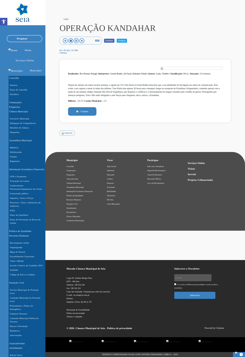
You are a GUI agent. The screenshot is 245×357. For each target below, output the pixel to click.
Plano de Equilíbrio (19, 215)
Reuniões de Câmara (19, 128)
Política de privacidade (75, 313)
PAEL (12, 211)
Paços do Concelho (19, 90)
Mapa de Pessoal (17, 252)
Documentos (71, 212)
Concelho (14, 78)
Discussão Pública (154, 179)
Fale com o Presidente (155, 166)
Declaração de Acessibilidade (78, 310)
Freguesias (14, 107)
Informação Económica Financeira (26, 169)
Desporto (110, 183)
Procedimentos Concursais (22, 256)
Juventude (111, 187)
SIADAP (14, 270)
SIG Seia (110, 200)
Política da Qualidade (20, 231)
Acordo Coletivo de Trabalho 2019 (26, 266)
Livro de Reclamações (155, 183)
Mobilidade (111, 191)
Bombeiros (15, 331)
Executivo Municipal (19, 119)
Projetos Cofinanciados (200, 179)
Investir (192, 174)
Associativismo (17, 343)
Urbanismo (111, 196)
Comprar (83, 111)
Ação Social (111, 166)
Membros (14, 148)
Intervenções (16, 335)
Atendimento (15, 348)
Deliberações (16, 152)
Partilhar (109, 40)
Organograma (16, 247)
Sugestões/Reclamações (156, 170)
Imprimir (68, 133)
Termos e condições (74, 317)
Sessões (13, 157)
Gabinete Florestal (18, 314)
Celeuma (220, 328)
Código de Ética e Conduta (22, 275)
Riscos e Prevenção (19, 326)
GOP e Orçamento (18, 177)
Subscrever (195, 295)
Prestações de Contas (19, 181)
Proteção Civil (16, 283)
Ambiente (110, 170)
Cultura (110, 179)
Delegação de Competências (23, 123)
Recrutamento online (19, 243)
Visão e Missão (17, 261)
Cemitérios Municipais (75, 220)
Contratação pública (19, 194)
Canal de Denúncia (154, 175)
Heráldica (14, 94)
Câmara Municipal (18, 111)
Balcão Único (16, 355)
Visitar (191, 168)
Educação (110, 175)
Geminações (15, 102)
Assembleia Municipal (20, 140)
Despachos (15, 132)
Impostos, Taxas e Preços (21, 198)
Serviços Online (196, 163)
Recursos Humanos (19, 236)
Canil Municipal (113, 204)
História (13, 85)
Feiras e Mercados (73, 216)
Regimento (15, 161)
